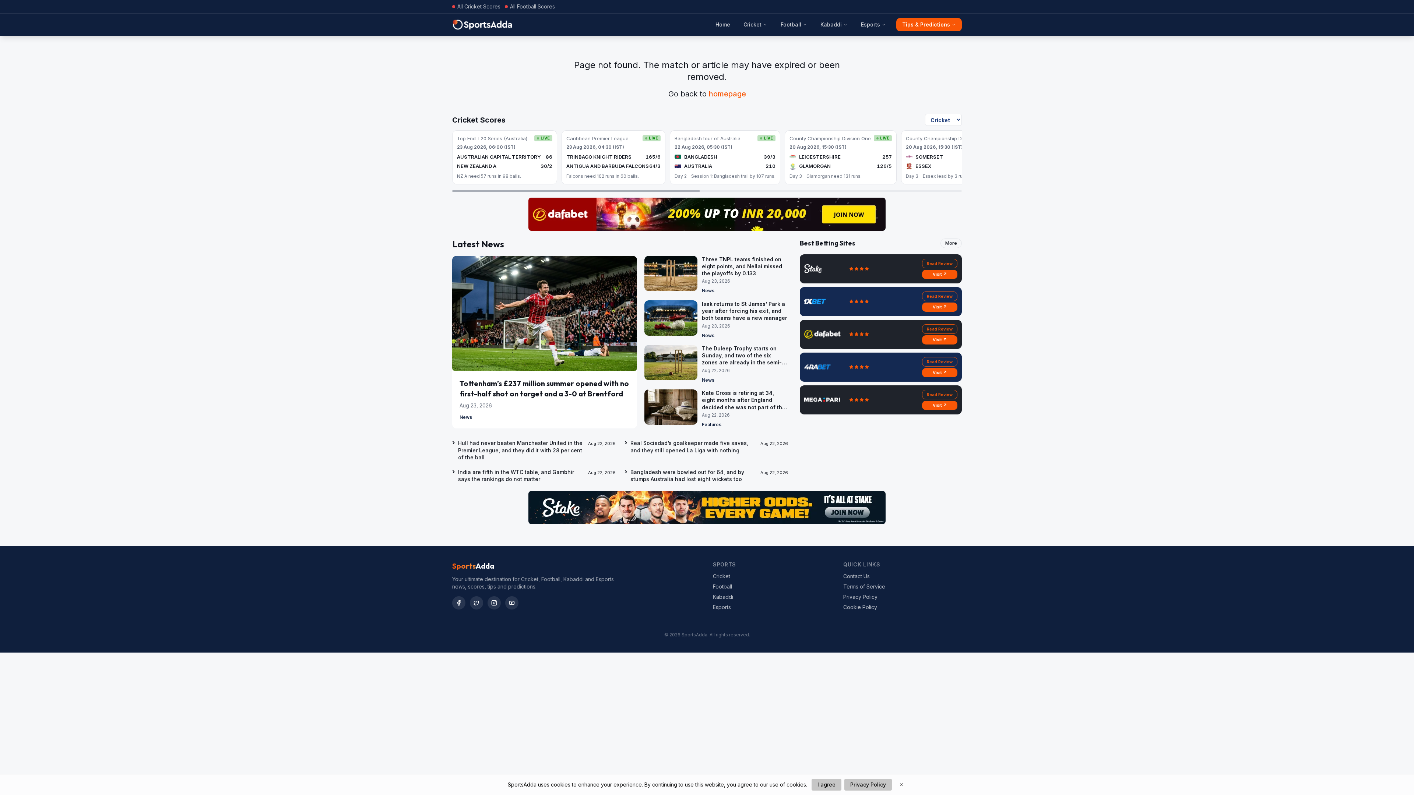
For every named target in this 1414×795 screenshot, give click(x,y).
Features (711, 424)
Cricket (752, 24)
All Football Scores (532, 6)
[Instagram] (494, 603)
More (951, 243)
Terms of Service (864, 586)
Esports (870, 24)
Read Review (940, 263)
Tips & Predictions (926, 24)
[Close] (901, 785)
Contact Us (856, 576)
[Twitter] (476, 603)
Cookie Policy (860, 607)
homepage (727, 93)
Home (722, 24)
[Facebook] (458, 603)
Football (791, 24)
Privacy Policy (860, 597)
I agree (826, 784)
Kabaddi (831, 24)
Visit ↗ (940, 274)
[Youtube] (511, 603)
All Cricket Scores (478, 6)
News (466, 417)
